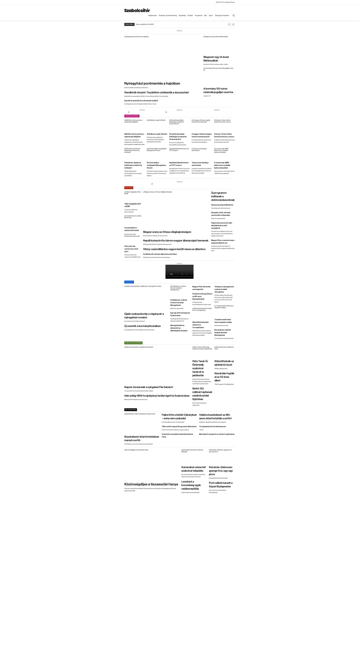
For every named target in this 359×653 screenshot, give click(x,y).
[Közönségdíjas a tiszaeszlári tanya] (152, 464)
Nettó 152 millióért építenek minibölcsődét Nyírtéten (202, 394)
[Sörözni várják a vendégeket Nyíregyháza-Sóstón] (157, 153)
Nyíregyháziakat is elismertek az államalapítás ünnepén (178, 328)
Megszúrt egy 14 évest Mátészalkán (216, 59)
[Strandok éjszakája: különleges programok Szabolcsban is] (179, 125)
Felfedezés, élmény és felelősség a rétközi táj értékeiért (133, 165)
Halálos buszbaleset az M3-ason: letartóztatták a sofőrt (215, 417)
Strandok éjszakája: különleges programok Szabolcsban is (178, 136)
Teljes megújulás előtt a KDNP (144, 24)
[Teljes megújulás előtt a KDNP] (132, 196)
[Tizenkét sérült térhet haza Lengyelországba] (224, 310)
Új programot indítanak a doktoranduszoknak (223, 196)
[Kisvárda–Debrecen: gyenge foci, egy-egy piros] (222, 456)
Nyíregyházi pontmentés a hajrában (152, 83)
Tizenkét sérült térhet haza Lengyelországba (223, 321)
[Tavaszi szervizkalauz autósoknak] (202, 153)
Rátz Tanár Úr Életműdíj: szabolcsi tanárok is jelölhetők (200, 368)
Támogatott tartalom (222, 15)
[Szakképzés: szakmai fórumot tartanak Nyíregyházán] (180, 291)
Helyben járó (152, 15)
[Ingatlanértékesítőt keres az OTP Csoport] (179, 153)
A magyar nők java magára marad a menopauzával (202, 135)
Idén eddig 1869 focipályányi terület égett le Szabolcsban (157, 395)
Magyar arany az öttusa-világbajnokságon (167, 232)
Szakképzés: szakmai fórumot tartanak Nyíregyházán (178, 302)
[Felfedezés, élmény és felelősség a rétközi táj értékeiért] (134, 153)
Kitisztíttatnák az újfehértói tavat (224, 363)
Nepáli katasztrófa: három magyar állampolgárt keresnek (175, 240)
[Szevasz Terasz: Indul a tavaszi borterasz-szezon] (224, 125)
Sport (211, 15)
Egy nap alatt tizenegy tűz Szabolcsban (180, 314)
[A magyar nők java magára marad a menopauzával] (202, 125)
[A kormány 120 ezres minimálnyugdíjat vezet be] (219, 76)
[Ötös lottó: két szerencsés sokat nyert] (132, 238)
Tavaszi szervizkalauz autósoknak (200, 164)
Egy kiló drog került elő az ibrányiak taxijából (141, 100)
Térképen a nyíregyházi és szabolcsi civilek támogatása (224, 289)
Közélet (190, 15)
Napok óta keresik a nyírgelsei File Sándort (148, 387)
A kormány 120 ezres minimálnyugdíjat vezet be (218, 90)
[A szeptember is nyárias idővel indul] (132, 220)
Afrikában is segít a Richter (157, 134)
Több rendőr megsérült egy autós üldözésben (179, 426)
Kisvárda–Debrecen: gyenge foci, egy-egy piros (221, 471)
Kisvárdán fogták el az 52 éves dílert (224, 377)
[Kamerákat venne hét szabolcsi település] (194, 456)
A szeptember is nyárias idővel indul (131, 229)
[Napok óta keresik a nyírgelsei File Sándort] (157, 365)
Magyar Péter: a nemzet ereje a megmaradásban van (222, 241)
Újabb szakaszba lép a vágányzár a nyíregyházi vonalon (144, 316)
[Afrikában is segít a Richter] (157, 125)
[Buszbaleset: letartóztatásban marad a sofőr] (142, 423)
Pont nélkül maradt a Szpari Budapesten (221, 485)
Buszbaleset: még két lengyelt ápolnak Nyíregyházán (222, 332)
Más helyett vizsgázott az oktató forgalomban (216, 434)
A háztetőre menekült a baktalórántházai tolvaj (177, 435)
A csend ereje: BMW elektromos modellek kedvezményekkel (222, 165)
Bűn (205, 15)
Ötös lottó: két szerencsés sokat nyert (131, 248)
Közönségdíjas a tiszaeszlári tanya (151, 484)
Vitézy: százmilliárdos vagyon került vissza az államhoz (174, 249)
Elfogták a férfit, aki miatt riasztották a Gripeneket (220, 214)
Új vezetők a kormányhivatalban (142, 326)
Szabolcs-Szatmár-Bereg (168, 15)
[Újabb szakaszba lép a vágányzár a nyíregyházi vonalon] (146, 297)
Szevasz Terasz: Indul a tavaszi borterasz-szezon (224, 135)
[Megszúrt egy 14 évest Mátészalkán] (219, 44)
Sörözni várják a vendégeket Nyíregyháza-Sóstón (156, 165)
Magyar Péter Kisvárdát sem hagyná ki (201, 288)
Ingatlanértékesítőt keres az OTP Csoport (179, 164)
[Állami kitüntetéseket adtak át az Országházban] (202, 313)
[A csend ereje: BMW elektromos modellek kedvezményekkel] (224, 153)
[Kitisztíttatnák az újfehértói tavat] (224, 352)
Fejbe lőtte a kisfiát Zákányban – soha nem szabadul (179, 417)
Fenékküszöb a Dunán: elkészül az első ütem (160, 254)
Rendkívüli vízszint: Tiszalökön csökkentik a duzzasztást (156, 92)
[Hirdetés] (142, 112)
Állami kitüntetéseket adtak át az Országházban (200, 324)
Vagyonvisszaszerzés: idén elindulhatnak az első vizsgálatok (221, 225)
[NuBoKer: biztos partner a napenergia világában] (134, 125)
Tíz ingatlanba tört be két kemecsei (212, 426)
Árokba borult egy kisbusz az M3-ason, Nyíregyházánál (202, 296)
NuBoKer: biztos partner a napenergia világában (134, 135)
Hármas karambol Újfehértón (222, 205)
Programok (198, 15)
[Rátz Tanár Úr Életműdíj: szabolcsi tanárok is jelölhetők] (202, 352)
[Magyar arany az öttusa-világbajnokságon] (176, 209)
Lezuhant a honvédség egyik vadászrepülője (191, 485)
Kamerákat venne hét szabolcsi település (193, 469)
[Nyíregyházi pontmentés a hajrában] (163, 57)
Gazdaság (182, 15)
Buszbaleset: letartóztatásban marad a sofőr (141, 438)
